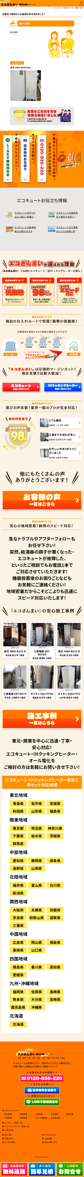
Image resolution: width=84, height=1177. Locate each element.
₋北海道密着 (55, 1117)
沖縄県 (36, 1007)
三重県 (18, 925)
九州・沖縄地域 (24, 983)
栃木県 (36, 835)
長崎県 (55, 991)
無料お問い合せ (51, 1142)
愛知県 (18, 860)
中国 (43, 1058)
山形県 (36, 811)
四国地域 (18, 958)
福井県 (18, 885)
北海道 (16, 1015)
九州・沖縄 (55, 1058)
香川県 (36, 966)
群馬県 (18, 843)
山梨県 (36, 868)
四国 (48, 1058)
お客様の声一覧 (68, 8)
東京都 (18, 828)
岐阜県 (55, 860)
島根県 (18, 949)
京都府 (55, 909)
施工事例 (8, 1134)
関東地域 (18, 820)
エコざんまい (57, 8)
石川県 (55, 885)
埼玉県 (36, 828)
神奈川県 (55, 828)
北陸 (34, 1058)
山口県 (36, 949)
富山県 (36, 885)
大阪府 (18, 909)
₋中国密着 (8, 1117)
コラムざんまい (51, 1134)
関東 (24, 1058)
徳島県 (18, 966)
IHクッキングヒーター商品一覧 (17, 1126)
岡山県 (36, 942)
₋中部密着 (39, 1114)
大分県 (36, 999)
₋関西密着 (70, 1114)
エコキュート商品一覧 (13, 1122)
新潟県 (18, 892)
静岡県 (36, 860)
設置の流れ (9, 1138)
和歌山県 (36, 917)
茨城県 (55, 835)
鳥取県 (55, 942)
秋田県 (18, 811)
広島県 (18, 942)
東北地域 (18, 795)
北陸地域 (18, 877)
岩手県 (36, 803)
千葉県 (18, 835)
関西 (38, 1058)
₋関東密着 (23, 1114)
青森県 (18, 803)
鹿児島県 (18, 1007)
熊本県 (18, 999)
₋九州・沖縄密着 (41, 1117)
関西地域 (18, 901)
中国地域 (18, 934)
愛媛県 (18, 974)
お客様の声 (9, 1130)
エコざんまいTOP (12, 1110)
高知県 (55, 966)
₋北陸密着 (54, 1114)
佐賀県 (36, 991)
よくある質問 (10, 1142)
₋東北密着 (8, 1114)
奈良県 (18, 917)
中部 (29, 1058)
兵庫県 (36, 909)
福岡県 (18, 991)
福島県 (55, 811)
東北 (19, 1058)
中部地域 (18, 852)
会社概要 (48, 1138)
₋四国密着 (23, 1117)
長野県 (18, 868)
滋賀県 (55, 917)
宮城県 (55, 803)
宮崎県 (55, 999)
